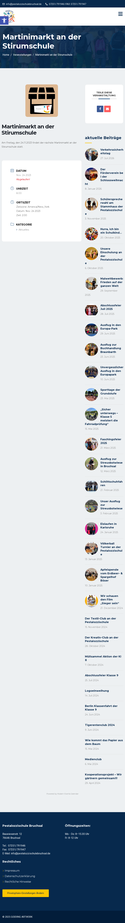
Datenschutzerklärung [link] (20, 876)
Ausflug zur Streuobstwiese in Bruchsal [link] (111, 462)
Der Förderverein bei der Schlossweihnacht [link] (104, 177)
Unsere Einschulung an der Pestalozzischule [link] (103, 256)
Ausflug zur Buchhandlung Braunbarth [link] (110, 348)
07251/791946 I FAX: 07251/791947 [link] (67, 4)
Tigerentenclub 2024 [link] (100, 725)
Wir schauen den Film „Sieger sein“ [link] (109, 599)
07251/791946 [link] (16, 845)
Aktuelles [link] (24, 229)
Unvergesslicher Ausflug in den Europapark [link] (111, 371)
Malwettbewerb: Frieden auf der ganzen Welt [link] (111, 282)
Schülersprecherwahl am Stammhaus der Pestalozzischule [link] (104, 206)
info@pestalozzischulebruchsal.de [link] (24, 4)
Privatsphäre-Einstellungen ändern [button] (25, 893)
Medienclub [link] (93, 759)
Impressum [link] (12, 870)
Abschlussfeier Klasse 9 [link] (101, 675)
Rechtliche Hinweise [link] (18, 881)
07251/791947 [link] (17, 849)
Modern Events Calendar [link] (67, 794)
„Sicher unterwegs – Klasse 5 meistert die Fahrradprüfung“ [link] (101, 417)
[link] (4, 20)
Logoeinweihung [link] (97, 690)
